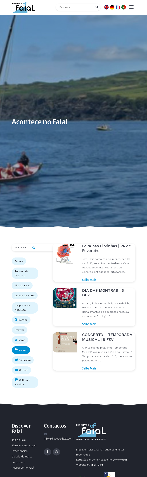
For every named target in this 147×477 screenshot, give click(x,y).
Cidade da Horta (22, 456)
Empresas (18, 462)
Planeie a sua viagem (25, 445)
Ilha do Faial (19, 440)
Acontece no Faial (23, 467)
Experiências (20, 451)
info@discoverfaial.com (59, 438)
